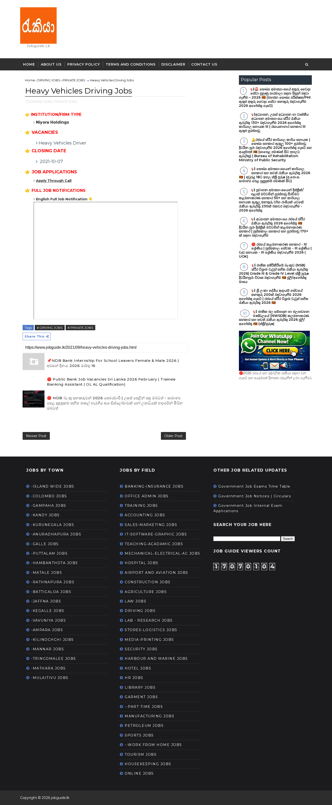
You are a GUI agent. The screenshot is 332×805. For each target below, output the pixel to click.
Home (29, 64)
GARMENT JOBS (141, 697)
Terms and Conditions (131, 64)
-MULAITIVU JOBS (50, 678)
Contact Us (204, 64)
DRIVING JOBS (140, 611)
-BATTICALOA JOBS (51, 592)
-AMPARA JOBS (47, 630)
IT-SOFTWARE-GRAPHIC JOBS (156, 534)
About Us (51, 64)
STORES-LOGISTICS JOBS (151, 630)
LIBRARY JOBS (140, 687)
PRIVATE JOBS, (66, 101)
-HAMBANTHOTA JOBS (54, 563)
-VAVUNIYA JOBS (48, 620)
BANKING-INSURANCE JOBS (154, 486)
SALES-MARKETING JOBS (151, 525)
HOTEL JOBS (138, 668)
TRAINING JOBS (141, 505)
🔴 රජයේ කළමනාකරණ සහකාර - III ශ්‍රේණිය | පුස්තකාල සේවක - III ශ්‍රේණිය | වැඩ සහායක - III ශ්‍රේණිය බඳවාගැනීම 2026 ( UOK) (275, 250)
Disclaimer (173, 64)
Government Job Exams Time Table (254, 486)
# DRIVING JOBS (50, 328)
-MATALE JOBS (46, 572)
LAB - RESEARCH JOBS (149, 620)
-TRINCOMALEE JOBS (53, 658)
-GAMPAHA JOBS (48, 505)
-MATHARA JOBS (48, 668)
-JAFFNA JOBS (46, 601)
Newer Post (36, 436)
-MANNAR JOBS (47, 649)
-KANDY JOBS (45, 515)
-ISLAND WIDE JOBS (52, 486)
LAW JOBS (135, 601)
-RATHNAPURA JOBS (52, 582)
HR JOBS (134, 678)
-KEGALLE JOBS (47, 611)
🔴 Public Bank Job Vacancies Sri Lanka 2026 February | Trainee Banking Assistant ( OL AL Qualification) (111, 382)
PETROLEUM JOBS (144, 725)
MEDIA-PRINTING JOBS (149, 639)
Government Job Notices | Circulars (254, 496)
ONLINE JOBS (139, 773)
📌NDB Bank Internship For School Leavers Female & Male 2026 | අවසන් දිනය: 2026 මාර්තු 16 (113, 363)
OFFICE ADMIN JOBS (147, 496)
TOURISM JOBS (141, 754)
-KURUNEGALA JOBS (52, 525)
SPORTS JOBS (139, 735)
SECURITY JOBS (141, 649)
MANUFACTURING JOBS (149, 716)
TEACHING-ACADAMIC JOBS (154, 544)
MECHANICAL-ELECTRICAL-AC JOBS (162, 553)
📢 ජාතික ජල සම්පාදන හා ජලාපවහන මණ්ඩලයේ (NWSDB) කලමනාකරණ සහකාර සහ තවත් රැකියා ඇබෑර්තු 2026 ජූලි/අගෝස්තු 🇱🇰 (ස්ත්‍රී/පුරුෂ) (274, 317)
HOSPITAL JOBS (141, 563)
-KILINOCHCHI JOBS (52, 639)
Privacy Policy (83, 64)
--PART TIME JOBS (144, 706)
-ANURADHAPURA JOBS (56, 534)
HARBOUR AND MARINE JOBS (156, 658)
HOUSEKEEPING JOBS (148, 764)
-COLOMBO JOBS (49, 496)
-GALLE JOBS (45, 544)
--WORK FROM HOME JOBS (153, 745)
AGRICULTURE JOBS (146, 592)
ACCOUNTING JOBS (145, 515)
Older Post (173, 436)
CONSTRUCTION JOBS (148, 582)
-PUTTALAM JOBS (49, 553)
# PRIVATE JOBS (80, 328)
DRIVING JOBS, (42, 101)
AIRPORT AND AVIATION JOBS (156, 572)
